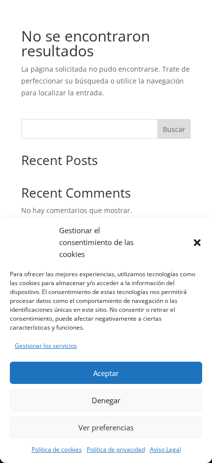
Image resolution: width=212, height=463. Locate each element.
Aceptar (106, 373)
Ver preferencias (106, 427)
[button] (197, 243)
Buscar (174, 129)
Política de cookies (57, 449)
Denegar (106, 400)
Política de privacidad (116, 449)
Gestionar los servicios (46, 345)
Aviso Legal (165, 449)
